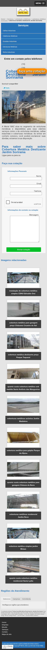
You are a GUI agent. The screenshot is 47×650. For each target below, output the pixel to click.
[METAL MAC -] (23, 12)
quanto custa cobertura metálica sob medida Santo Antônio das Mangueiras (23, 388)
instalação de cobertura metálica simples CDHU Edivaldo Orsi (23, 292)
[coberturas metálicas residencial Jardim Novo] (23, 501)
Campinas (16, 599)
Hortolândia (26, 599)
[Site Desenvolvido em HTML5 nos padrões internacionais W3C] (7, 648)
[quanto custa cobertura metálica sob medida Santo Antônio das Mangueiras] (23, 373)
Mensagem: (34, 215)
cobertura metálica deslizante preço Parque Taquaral (23, 356)
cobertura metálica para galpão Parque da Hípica (23, 451)
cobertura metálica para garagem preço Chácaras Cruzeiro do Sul (23, 324)
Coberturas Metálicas (10, 36)
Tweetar (6, 88)
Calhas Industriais (9, 31)
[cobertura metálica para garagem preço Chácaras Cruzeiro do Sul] (23, 309)
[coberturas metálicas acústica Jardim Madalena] (23, 405)
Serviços (23, 25)
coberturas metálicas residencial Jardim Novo (23, 515)
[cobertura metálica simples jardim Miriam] (23, 533)
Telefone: (38, 191)
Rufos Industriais (9, 52)
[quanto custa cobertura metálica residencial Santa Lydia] (23, 565)
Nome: (39, 176)
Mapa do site (6, 634)
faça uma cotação (32, 71)
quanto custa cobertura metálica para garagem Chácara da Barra (23, 483)
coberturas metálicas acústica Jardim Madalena (23, 419)
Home (4, 622)
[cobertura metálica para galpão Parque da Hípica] (23, 437)
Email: (39, 184)
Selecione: (7, 599)
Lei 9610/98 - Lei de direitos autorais (27, 615)
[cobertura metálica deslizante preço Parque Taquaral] (23, 341)
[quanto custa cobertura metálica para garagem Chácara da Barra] (23, 469)
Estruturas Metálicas (10, 47)
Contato (5, 632)
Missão (4, 627)
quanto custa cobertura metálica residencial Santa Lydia (23, 579)
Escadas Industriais (10, 41)
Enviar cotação (23, 250)
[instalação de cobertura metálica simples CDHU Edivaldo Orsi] (23, 277)
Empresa (5, 625)
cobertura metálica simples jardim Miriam (23, 547)
